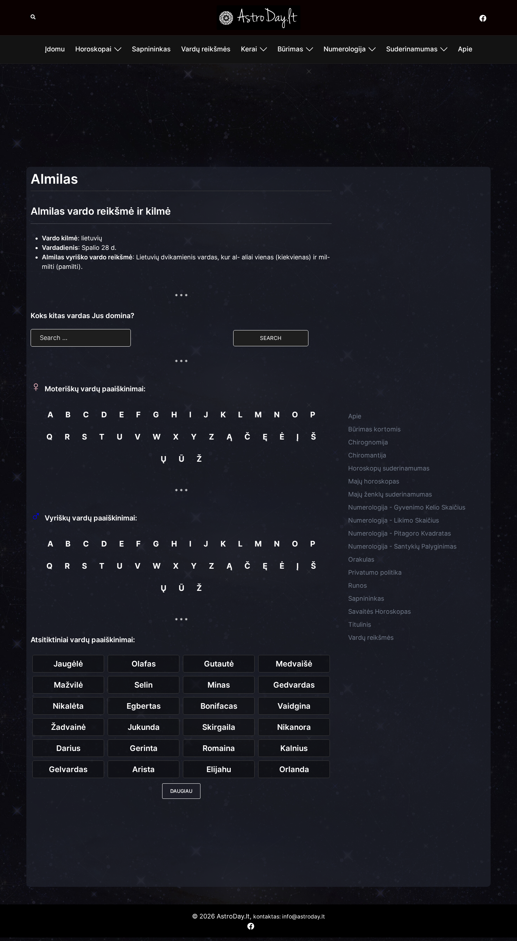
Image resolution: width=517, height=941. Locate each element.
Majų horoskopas (373, 481)
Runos (357, 585)
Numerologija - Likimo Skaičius (393, 520)
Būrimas (290, 49)
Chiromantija (367, 455)
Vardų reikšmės (205, 49)
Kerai (249, 49)
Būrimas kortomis (374, 429)
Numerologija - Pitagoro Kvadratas (399, 533)
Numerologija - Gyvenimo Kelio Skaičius (406, 507)
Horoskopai (93, 49)
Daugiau (181, 791)
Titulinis (359, 624)
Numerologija (345, 49)
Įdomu (55, 49)
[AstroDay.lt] (258, 17)
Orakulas (361, 559)
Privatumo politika (375, 572)
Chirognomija (368, 442)
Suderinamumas (412, 49)
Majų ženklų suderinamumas (390, 494)
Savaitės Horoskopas (379, 611)
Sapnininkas (151, 49)
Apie (465, 49)
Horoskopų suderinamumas (388, 468)
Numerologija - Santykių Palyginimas (402, 546)
